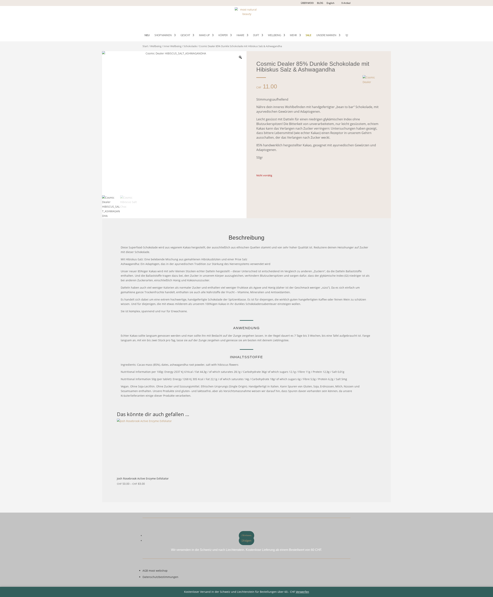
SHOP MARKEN (163, 35)
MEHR (293, 35)
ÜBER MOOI (307, 3)
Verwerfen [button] (302, 592)
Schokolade (190, 46)
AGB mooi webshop (155, 570)
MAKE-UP (204, 35)
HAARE (240, 35)
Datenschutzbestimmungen (160, 577)
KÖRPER (223, 35)
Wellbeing (155, 46)
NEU (146, 35)
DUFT (256, 35)
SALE (308, 35)
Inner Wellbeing (172, 46)
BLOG (320, 3)
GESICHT (185, 35)
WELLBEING (274, 35)
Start (145, 46)
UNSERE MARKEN (326, 35)
